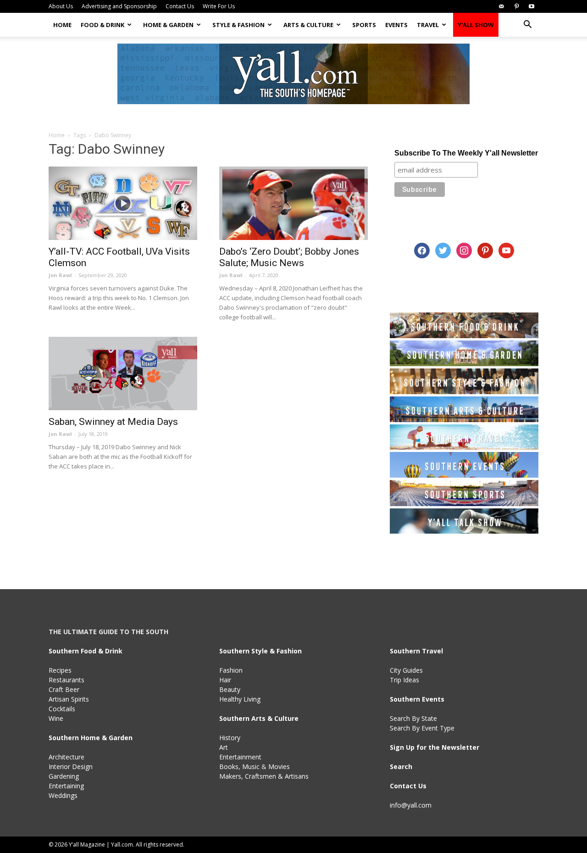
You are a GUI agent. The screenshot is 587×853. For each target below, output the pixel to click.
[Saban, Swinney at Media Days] (123, 373)
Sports (364, 25)
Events (396, 25)
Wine (56, 718)
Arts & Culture (308, 25)
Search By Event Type (422, 728)
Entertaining (66, 785)
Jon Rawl (60, 275)
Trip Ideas (404, 679)
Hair (225, 679)
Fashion (231, 670)
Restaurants (66, 679)
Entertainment (240, 757)
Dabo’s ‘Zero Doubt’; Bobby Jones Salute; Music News (289, 257)
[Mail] (501, 6)
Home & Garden (168, 25)
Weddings (63, 795)
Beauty (229, 689)
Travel (428, 25)
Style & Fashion (238, 25)
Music (251, 766)
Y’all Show (476, 25)
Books (228, 766)
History (229, 737)
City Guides (406, 670)
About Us (61, 6)
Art (223, 747)
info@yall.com (411, 805)
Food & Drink (102, 25)
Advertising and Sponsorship (119, 6)
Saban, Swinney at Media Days (113, 421)
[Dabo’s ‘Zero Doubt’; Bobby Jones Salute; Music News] (293, 203)
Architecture (66, 757)
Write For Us (219, 6)
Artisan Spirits (69, 699)
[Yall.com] (293, 74)
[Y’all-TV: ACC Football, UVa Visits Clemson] (123, 203)
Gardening (64, 776)
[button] (527, 25)
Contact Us (180, 6)
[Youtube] (531, 6)
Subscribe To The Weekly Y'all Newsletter (466, 153)
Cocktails (62, 708)
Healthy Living (239, 699)
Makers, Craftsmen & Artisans (264, 776)
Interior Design (71, 766)
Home (62, 25)
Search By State (413, 718)
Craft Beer (64, 689)
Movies (279, 766)
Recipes (60, 670)
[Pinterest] (516, 6)
